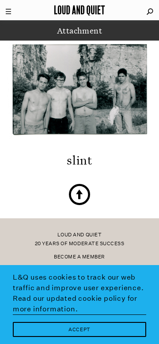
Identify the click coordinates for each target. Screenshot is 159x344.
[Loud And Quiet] (79, 10)
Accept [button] (79, 329)
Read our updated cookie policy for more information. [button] (75, 303)
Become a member (79, 257)
